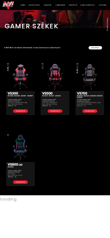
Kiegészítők (73, 5)
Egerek (22, 5)
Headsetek (47, 5)
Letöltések (103, 5)
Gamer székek (60, 5)
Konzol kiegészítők (87, 5)
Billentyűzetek (34, 5)
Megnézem (94, 48)
